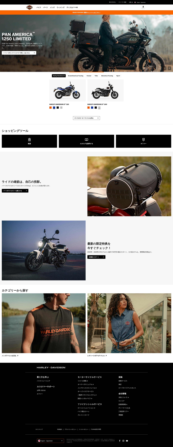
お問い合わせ (41, 390)
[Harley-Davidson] (56, 367)
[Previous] (165, 68)
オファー (40, 394)
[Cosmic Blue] (54, 107)
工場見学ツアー (124, 411)
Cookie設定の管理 (96, 429)
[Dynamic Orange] (50, 107)
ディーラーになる (124, 408)
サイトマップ (39, 429)
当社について (123, 397)
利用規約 (59, 429)
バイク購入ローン (83, 411)
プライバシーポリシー (70, 429)
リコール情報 (82, 381)
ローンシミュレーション (86, 408)
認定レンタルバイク (84, 398)
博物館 (121, 415)
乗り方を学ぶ (112, 2)
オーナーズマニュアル (85, 384)
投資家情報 (122, 404)
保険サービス (123, 381)
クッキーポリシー (83, 429)
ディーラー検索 (122, 2)
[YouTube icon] (127, 441)
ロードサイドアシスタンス (127, 388)
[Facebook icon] (120, 441)
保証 (120, 384)
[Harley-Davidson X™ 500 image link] (105, 90)
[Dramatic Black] (58, 107)
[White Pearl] (61, 107)
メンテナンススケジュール (86, 388)
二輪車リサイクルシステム (86, 395)
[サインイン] (143, 7)
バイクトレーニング (43, 381)
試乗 (130, 2)
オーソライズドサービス (86, 391)
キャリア (121, 401)
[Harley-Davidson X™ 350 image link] (67, 90)
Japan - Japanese (141, 2)
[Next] (169, 68)
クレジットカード (83, 415)
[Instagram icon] (123, 441)
